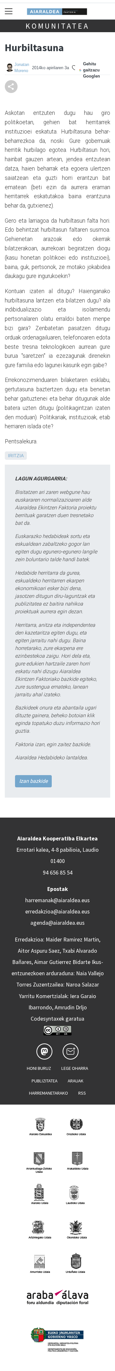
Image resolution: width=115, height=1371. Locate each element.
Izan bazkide (33, 781)
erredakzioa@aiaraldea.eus (57, 911)
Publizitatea (44, 1081)
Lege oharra (74, 1068)
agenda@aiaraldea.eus (57, 922)
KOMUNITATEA (57, 26)
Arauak (75, 1081)
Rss (82, 1093)
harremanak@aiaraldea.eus (57, 900)
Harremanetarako (48, 1093)
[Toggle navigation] (9, 11)
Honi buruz (39, 1068)
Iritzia (16, 455)
